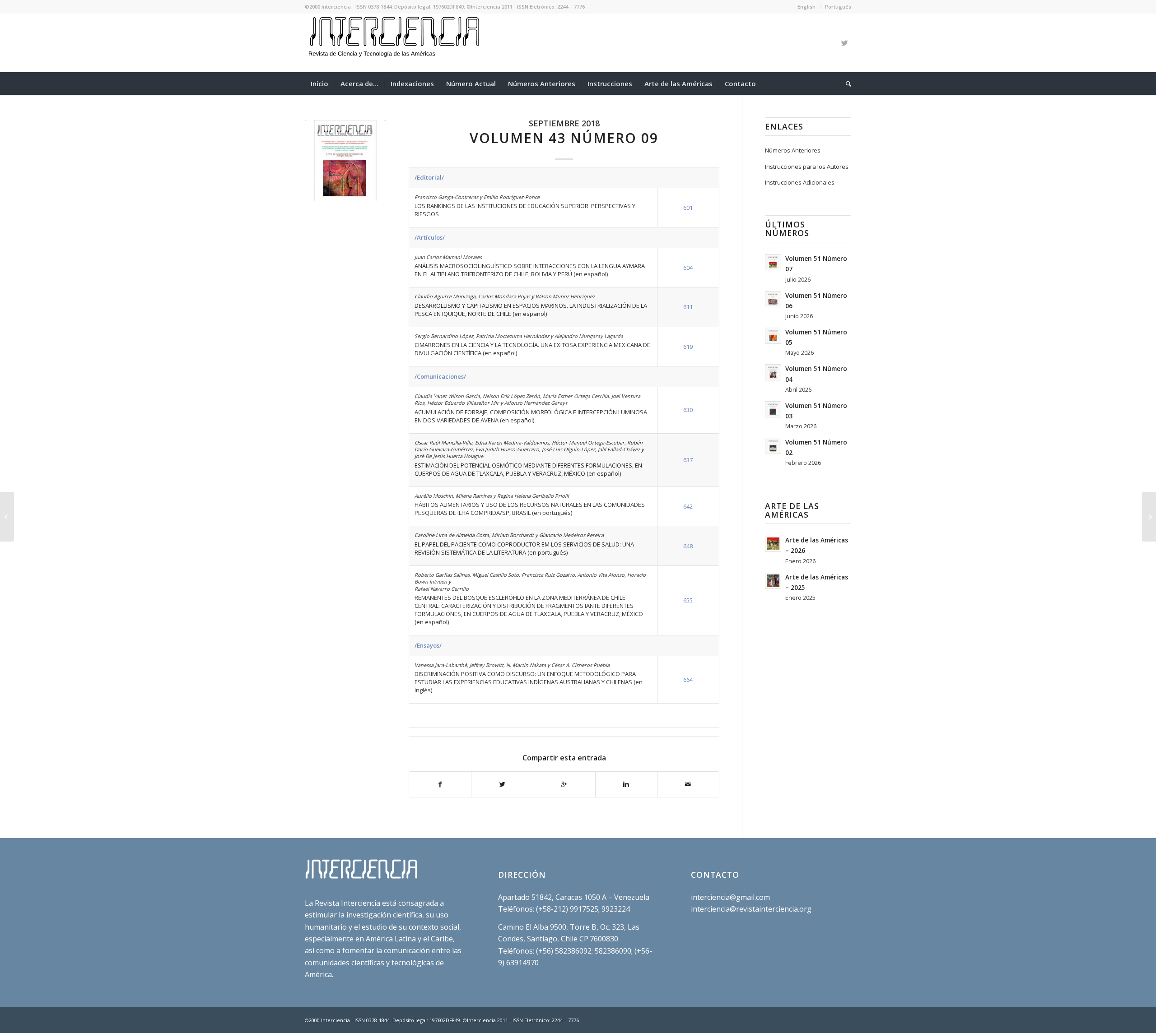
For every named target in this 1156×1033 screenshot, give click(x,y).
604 (688, 268)
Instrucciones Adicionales (799, 182)
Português (838, 6)
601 (688, 208)
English (806, 6)
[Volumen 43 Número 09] (345, 160)
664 (688, 680)
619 (688, 347)
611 (688, 307)
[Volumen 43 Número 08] (7, 517)
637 (688, 460)
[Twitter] (844, 43)
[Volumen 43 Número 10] (1149, 517)
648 (688, 546)
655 (688, 600)
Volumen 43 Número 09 (564, 138)
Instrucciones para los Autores (806, 166)
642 (688, 506)
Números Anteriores (792, 150)
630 (688, 410)
